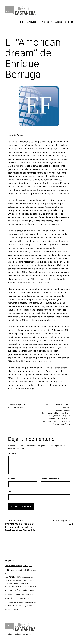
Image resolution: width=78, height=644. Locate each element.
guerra (14, 586)
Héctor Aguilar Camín (24, 586)
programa (32, 602)
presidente (24, 602)
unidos (29, 606)
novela (60, 421)
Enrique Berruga (60, 416)
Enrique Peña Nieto (10, 580)
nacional (18, 599)
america (19, 565)
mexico (54, 421)
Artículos (31, 22)
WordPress (26, 634)
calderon (9, 570)
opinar (31, 599)
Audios (58, 22)
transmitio (18, 606)
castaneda (25, 569)
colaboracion (19, 574)
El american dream (62, 413)
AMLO (25, 565)
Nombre (12, 479)
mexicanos (29, 594)
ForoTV (12, 583)
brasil (30, 565)
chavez (34, 570)
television (9, 605)
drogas (24, 577)
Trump (67, 424)
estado (18, 580)
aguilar (7, 566)
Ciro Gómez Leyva (10, 574)
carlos (15, 570)
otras (7, 602)
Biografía (68, 22)
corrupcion (65, 410)
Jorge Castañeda (17, 407)
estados (24, 580)
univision (7, 609)
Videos (45, 22)
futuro (16, 583)
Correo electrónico (50, 479)
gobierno (52, 418)
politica (17, 602)
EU (68, 416)
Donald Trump (14, 577)
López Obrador (20, 594)
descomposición (48, 413)
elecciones (29, 577)
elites (51, 416)
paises (11, 602)
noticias (25, 598)
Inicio (22, 22)
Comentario (14, 453)
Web (10, 492)
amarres (13, 566)
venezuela (14, 609)
